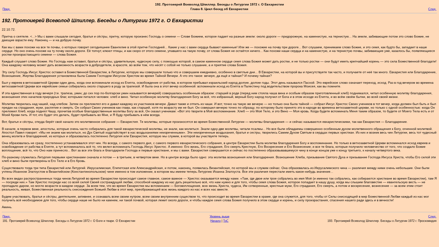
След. (432, 9)
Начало (215, 221)
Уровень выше (219, 216)
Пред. (7, 9)
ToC (225, 221)
